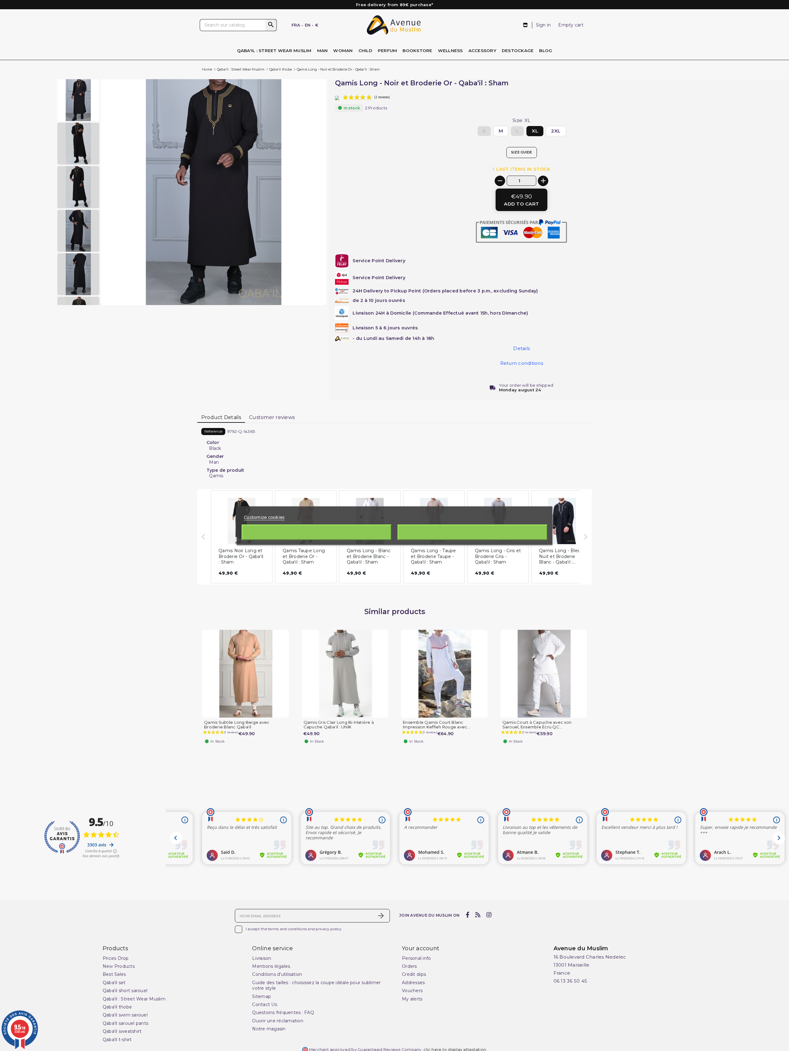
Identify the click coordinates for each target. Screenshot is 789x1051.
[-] (500, 181)
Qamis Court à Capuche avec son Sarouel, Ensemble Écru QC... (537, 724)
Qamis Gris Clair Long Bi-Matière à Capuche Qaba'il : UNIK (339, 724)
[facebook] (467, 915)
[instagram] (489, 915)
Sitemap (261, 996)
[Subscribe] (381, 916)
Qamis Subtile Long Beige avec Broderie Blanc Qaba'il (236, 724)
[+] (543, 181)
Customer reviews (272, 417)
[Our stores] (525, 25)
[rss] (477, 915)
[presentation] (300, 290)
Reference (213, 431)
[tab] (221, 417)
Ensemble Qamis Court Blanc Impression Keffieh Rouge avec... (436, 724)
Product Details (221, 417)
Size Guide (521, 152)
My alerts (412, 999)
